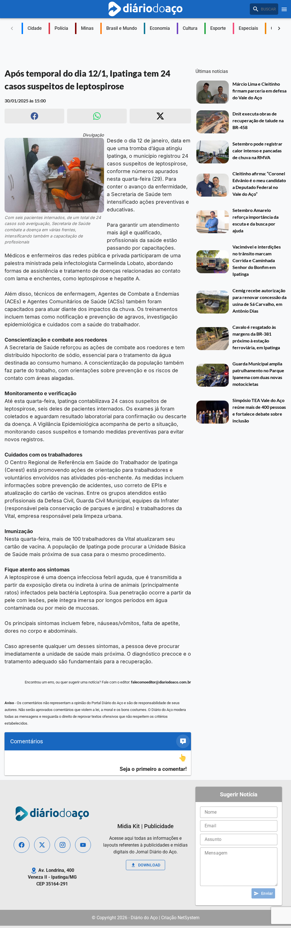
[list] (98, 763)
